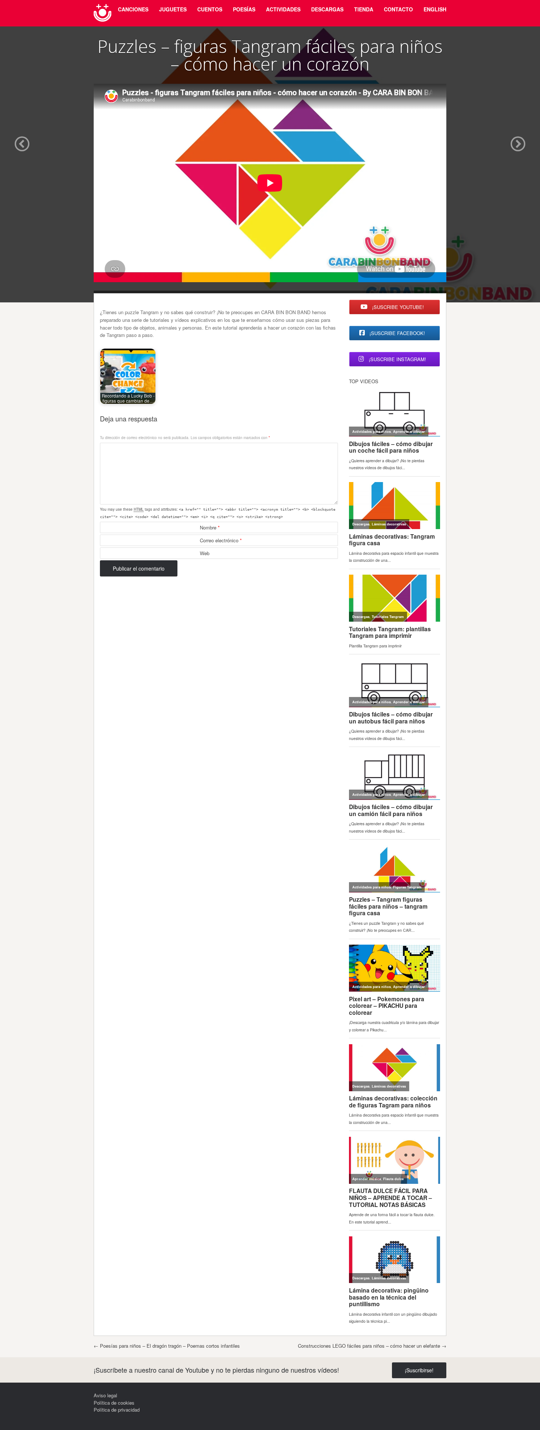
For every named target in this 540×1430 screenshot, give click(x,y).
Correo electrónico (221, 540)
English (435, 9)
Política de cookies (114, 1402)
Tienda (363, 9)
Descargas (327, 9)
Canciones (133, 9)
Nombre (210, 527)
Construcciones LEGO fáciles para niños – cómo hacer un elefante (372, 1345)
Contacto (398, 9)
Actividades (283, 9)
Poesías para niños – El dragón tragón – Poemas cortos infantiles (167, 1345)
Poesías (244, 9)
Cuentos (209, 9)
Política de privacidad (117, 1409)
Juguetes (173, 9)
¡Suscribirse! (419, 1370)
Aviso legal (105, 1395)
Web (204, 553)
